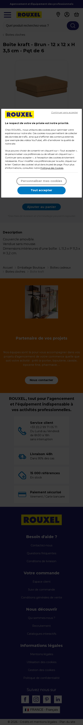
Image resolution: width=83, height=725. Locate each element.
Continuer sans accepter (64, 112)
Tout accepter (41, 190)
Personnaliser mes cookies (41, 181)
